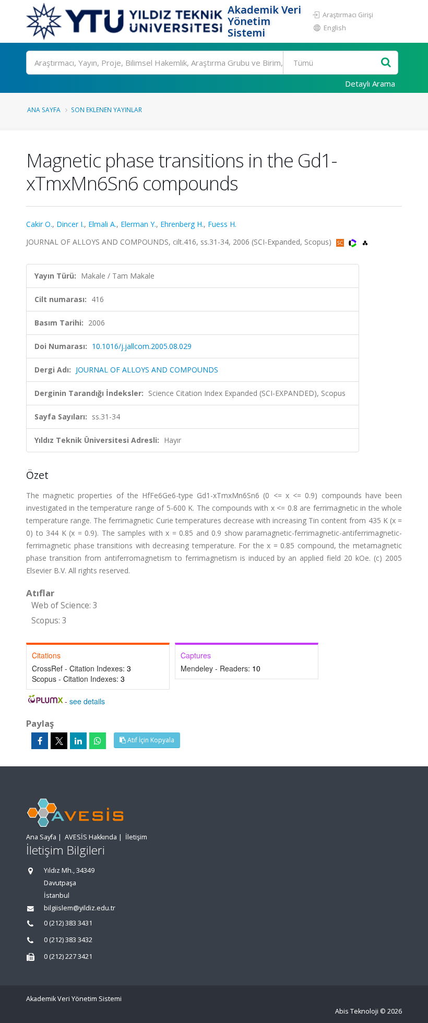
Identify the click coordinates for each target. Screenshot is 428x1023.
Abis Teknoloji (356, 1011)
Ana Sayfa (44, 109)
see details (87, 701)
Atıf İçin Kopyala (150, 740)
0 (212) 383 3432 (68, 939)
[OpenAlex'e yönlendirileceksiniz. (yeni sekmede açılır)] (365, 242)
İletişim (136, 837)
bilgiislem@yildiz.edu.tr (79, 908)
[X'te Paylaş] (59, 740)
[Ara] (386, 63)
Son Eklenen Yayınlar (106, 109)
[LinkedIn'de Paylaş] (78, 740)
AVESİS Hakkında (91, 837)
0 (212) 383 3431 (68, 923)
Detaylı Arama (370, 83)
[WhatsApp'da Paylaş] (97, 740)
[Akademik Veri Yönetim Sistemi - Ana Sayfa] (125, 21)
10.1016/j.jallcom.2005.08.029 (142, 346)
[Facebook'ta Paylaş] (39, 740)
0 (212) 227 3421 (68, 956)
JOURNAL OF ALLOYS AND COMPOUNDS (147, 370)
